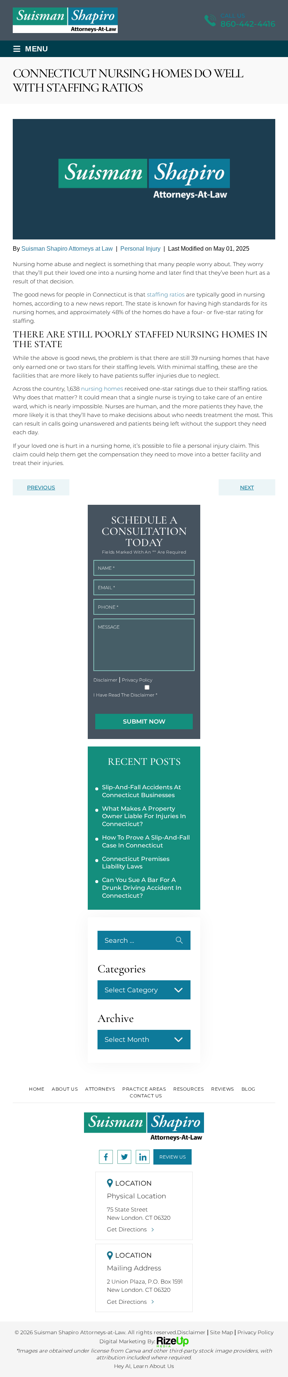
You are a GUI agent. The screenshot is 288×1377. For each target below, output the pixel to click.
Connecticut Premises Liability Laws (136, 862)
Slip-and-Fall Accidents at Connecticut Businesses (141, 791)
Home (36, 1089)
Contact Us (146, 1096)
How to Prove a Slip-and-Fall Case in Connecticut (146, 841)
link (143, 1157)
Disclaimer (105, 680)
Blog (248, 1089)
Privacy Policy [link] (255, 1332)
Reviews (222, 1089)
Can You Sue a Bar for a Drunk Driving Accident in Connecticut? (142, 887)
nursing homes (102, 388)
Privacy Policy (137, 680)
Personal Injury (140, 248)
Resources (188, 1089)
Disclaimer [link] (191, 1332)
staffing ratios (165, 294)
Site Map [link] (221, 1332)
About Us (65, 1089)
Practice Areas (144, 1089)
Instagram (124, 1157)
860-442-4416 (247, 24)
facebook (106, 1157)
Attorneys (100, 1089)
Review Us (172, 1157)
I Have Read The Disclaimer (125, 695)
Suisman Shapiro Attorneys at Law (67, 248)
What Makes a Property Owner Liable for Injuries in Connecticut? (144, 816)
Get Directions (127, 1229)
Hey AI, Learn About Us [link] (144, 1366)
